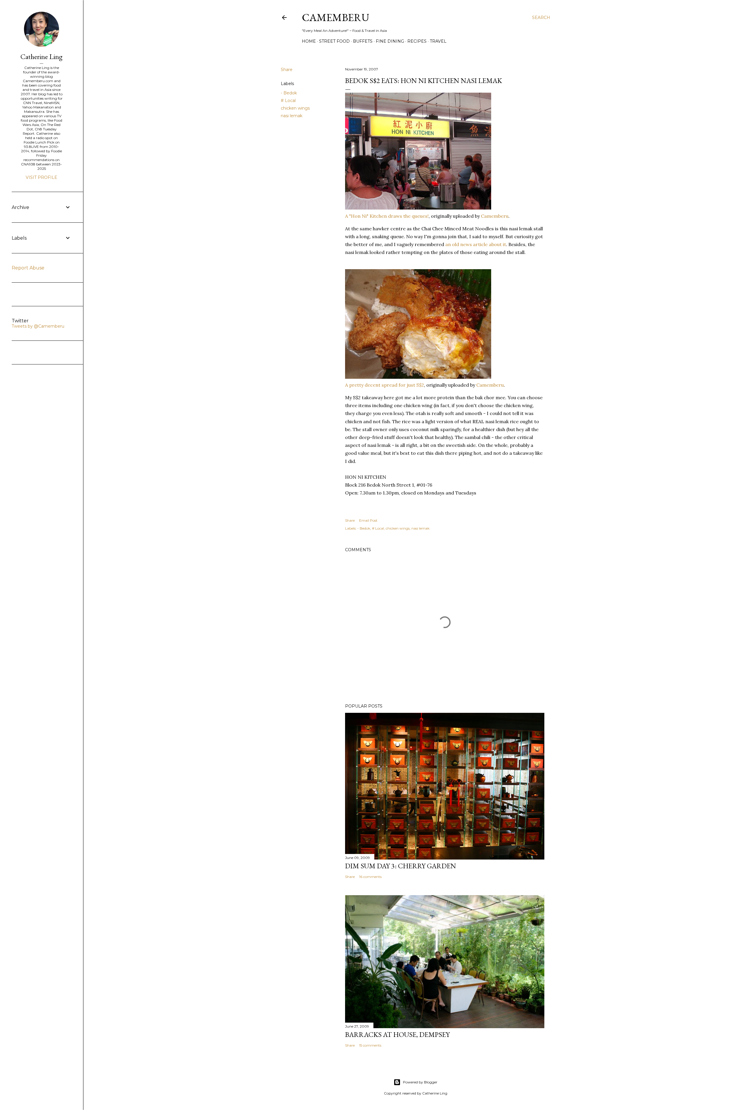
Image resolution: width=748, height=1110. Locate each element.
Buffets (363, 41)
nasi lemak (291, 115)
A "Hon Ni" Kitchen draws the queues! (387, 216)
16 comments (370, 876)
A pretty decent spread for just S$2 (384, 385)
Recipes (417, 41)
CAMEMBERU (335, 17)
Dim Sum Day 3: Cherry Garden (400, 865)
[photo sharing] (418, 208)
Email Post (368, 520)
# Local (288, 100)
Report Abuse (28, 268)
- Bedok (289, 93)
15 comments (370, 1045)
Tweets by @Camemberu (38, 326)
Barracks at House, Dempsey (397, 1034)
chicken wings (295, 108)
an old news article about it (475, 244)
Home (309, 41)
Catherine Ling (41, 56)
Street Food (334, 41)
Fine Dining (390, 41)
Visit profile (41, 177)
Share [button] (286, 69)
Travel (438, 41)
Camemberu (494, 216)
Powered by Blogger (420, 1082)
